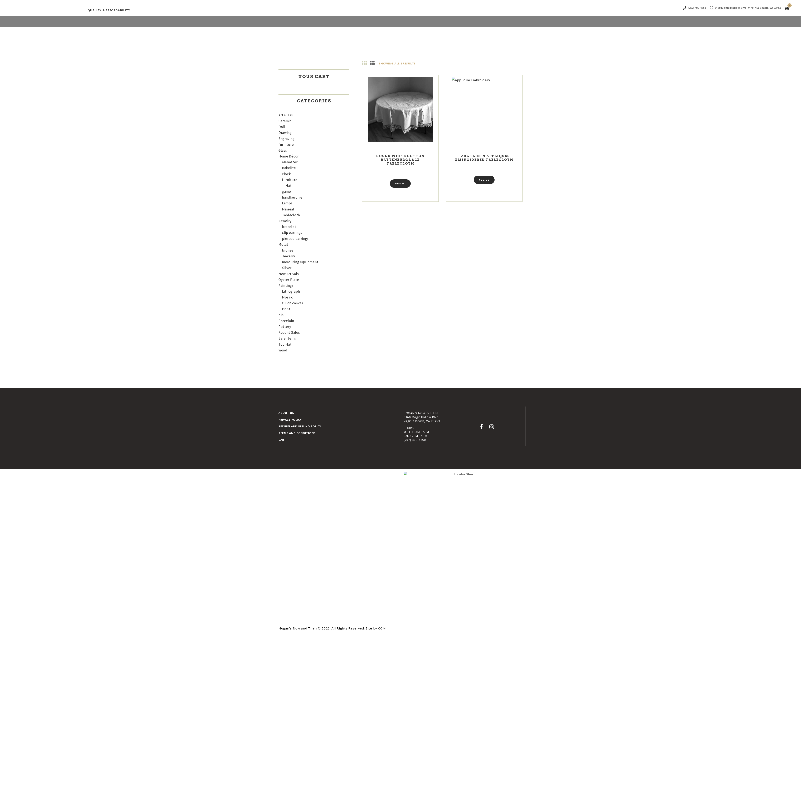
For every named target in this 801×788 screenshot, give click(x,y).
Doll (281, 127)
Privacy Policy (290, 420)
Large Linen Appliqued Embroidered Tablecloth (484, 158)
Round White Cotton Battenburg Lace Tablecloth (400, 159)
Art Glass (285, 115)
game (286, 191)
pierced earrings (295, 238)
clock (286, 174)
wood (282, 350)
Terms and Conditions (297, 433)
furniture (286, 144)
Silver (287, 268)
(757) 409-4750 (415, 440)
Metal (283, 244)
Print (286, 309)
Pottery (284, 326)
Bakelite (289, 168)
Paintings (285, 285)
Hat (289, 185)
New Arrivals (288, 274)
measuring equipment (300, 262)
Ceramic (285, 121)
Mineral (288, 209)
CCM (382, 628)
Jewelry (285, 221)
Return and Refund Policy (299, 426)
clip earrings (292, 232)
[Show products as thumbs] (364, 63)
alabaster (289, 162)
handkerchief (293, 197)
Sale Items (287, 338)
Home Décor (288, 156)
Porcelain (286, 320)
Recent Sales (289, 332)
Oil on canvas (292, 303)
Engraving (286, 138)
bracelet (289, 226)
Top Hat (285, 344)
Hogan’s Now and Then (298, 628)
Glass (282, 150)
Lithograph (291, 291)
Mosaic (287, 297)
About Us (286, 413)
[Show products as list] (372, 63)
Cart (282, 440)
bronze (287, 250)
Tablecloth (291, 215)
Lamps (287, 203)
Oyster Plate (288, 279)
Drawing (285, 132)
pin (281, 315)
